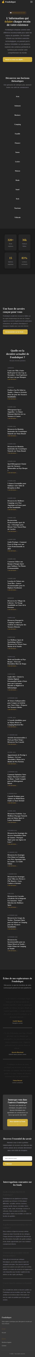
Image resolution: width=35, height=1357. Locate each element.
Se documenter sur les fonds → (15, 332)
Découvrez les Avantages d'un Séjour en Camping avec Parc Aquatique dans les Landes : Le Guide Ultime (17, 859)
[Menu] (31, 1)
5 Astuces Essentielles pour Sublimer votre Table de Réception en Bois (17, 486)
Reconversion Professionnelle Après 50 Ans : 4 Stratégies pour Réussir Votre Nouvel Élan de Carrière (17, 524)
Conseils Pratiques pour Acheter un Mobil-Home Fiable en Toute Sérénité (16, 798)
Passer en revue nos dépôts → (14, 59)
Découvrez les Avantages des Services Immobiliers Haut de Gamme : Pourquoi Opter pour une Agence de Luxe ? (17, 837)
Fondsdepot (9, 2)
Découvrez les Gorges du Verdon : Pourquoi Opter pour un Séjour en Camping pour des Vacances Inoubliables (17, 922)
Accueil (4, 1332)
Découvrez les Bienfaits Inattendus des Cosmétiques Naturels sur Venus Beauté (17, 431)
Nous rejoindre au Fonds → (17, 1123)
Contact (4, 1345)
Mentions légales (6, 1342)
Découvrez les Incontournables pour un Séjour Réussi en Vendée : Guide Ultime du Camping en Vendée (17, 944)
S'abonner (8, 1164)
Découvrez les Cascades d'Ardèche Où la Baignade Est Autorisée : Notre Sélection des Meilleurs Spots (17, 900)
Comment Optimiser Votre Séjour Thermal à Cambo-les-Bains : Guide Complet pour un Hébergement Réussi (17, 779)
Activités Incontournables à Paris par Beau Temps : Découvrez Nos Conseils (17, 740)
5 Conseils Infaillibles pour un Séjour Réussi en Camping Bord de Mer (17, 722)
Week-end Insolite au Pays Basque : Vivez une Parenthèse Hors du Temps (17, 662)
